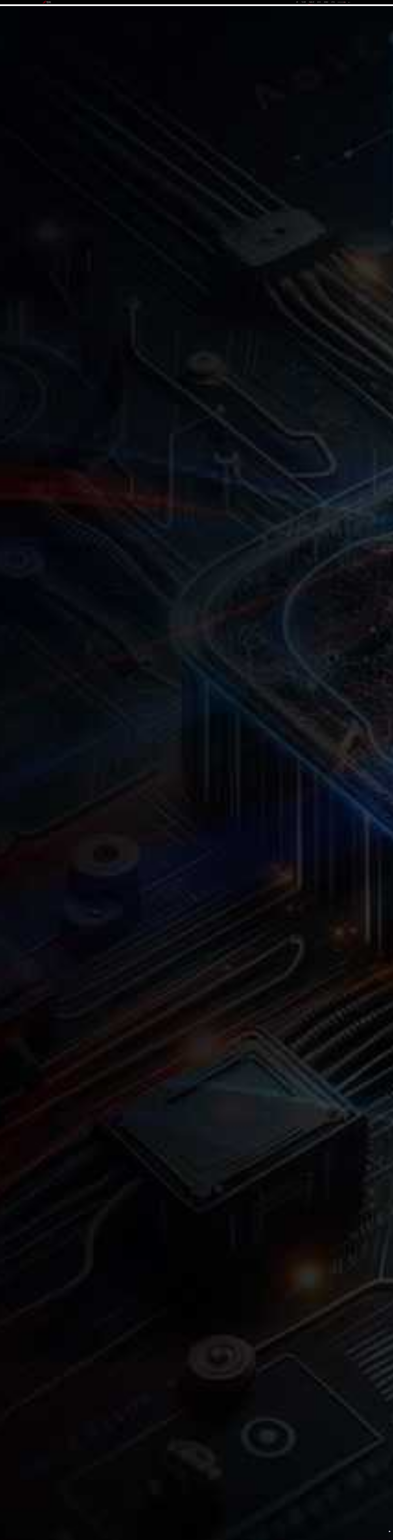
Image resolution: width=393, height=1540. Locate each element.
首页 (297, 2)
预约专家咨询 (49, 788)
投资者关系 (326, 2)
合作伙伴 (319, 2)
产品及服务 (304, 2)
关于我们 (333, 2)
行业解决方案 (311, 2)
